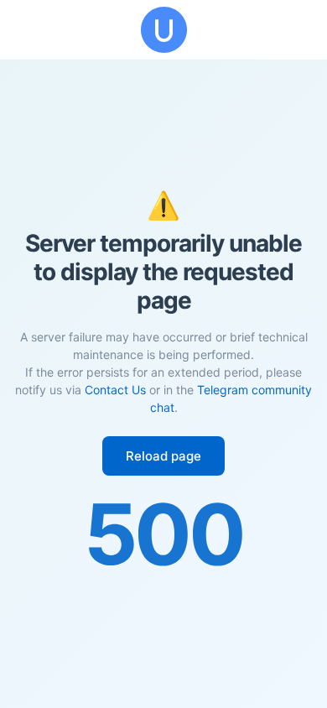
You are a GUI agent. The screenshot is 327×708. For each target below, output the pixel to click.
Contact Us (115, 390)
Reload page (163, 456)
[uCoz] (163, 30)
